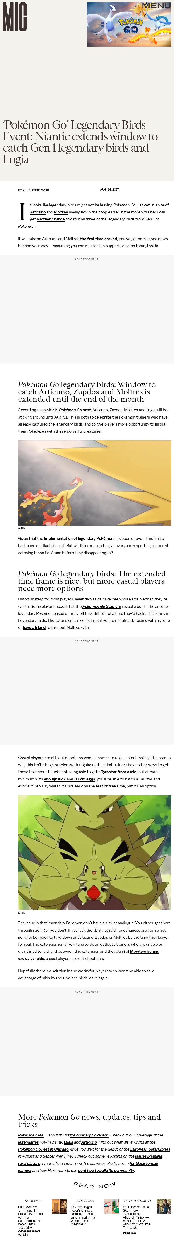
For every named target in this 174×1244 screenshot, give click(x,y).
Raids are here (31, 1135)
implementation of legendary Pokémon (79, 538)
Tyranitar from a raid (119, 772)
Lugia (68, 1142)
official (52, 410)
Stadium (113, 606)
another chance (51, 219)
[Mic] (15, 16)
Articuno (38, 212)
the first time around (98, 239)
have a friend (34, 627)
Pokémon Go (70, 410)
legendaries (28, 1142)
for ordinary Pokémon (89, 1135)
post (86, 410)
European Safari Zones (150, 1149)
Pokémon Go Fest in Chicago (43, 1149)
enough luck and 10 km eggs (69, 779)
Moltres (61, 212)
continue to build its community (106, 1170)
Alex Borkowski (35, 190)
